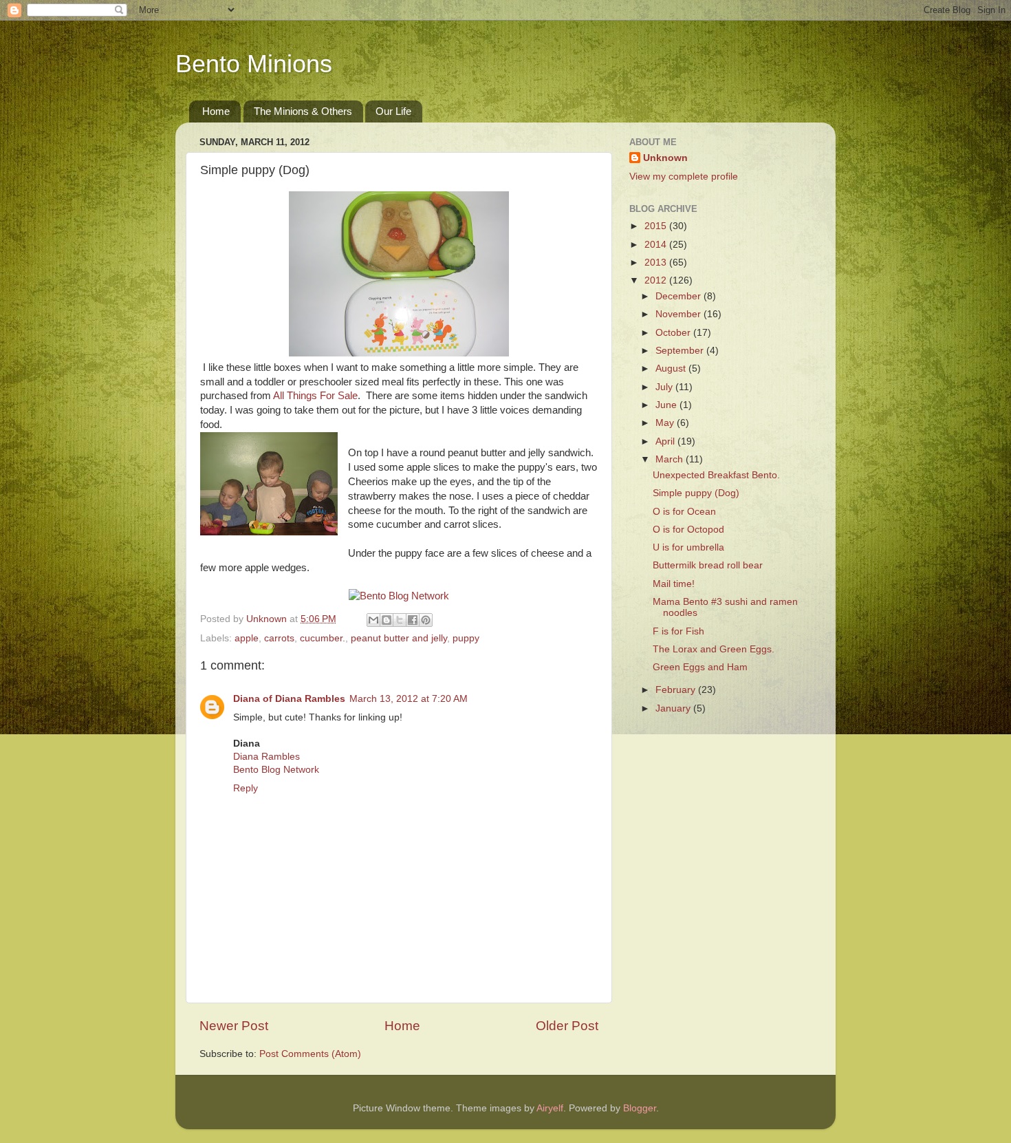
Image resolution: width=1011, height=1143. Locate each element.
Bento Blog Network (276, 770)
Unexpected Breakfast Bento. (716, 475)
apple (247, 638)
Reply (245, 788)
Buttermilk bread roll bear (708, 565)
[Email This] (373, 620)
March (670, 459)
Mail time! (674, 584)
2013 (656, 262)
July (665, 387)
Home (216, 111)
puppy (466, 638)
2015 (656, 226)
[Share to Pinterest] (426, 620)
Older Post (567, 1025)
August (671, 368)
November (679, 314)
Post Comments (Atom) (310, 1054)
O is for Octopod (688, 529)
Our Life (393, 111)
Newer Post (233, 1025)
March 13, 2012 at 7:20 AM (408, 699)
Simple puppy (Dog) (696, 493)
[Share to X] (399, 620)
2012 (656, 280)
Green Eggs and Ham (700, 667)
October (674, 333)
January (674, 708)
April (666, 441)
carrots (279, 638)
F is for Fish (678, 631)
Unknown (665, 158)
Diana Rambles (266, 756)
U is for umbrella (688, 547)
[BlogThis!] (386, 620)
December (679, 296)
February (676, 690)
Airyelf (549, 1108)
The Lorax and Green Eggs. (713, 649)
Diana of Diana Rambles (289, 699)
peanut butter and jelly (399, 638)
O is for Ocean (684, 511)
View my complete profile (683, 176)
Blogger (639, 1108)
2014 (656, 244)
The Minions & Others (303, 111)
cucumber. (322, 638)
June (667, 405)
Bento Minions (253, 64)
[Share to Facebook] (413, 620)
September (680, 350)
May (666, 423)
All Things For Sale (315, 395)
